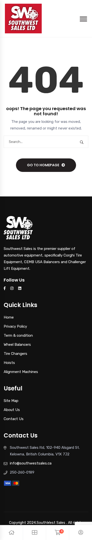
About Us (12, 410)
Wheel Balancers (17, 344)
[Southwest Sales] (23, 18)
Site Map (11, 401)
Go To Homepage (43, 165)
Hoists (9, 362)
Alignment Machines (21, 372)
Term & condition (18, 335)
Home (9, 317)
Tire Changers (15, 353)
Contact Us (14, 419)
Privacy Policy (15, 326)
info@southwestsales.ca (31, 463)
